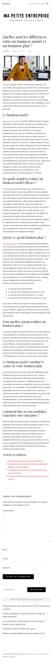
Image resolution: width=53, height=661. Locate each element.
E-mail (5, 558)
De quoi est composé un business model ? (25, 461)
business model (11, 121)
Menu (8, 4)
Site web (6, 567)
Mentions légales (9, 657)
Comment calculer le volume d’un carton (19, 628)
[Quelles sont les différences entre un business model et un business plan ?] (26, 68)
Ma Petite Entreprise (26, 15)
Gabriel (6, 51)
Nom (5, 549)
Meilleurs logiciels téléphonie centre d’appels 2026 (24, 633)
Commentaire (7, 512)
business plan (11, 243)
